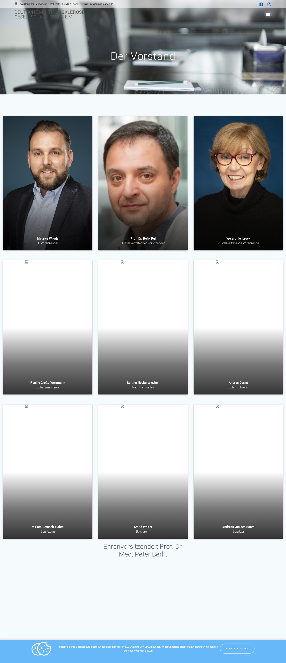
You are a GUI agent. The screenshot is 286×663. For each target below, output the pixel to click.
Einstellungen (237, 648)
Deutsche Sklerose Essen (49, 14)
